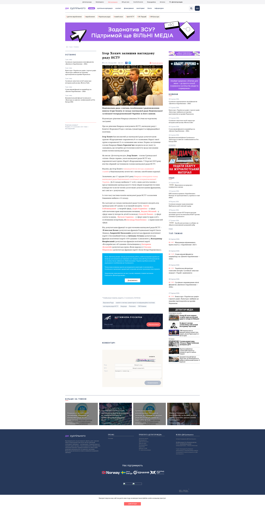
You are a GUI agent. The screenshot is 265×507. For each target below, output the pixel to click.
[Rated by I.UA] (127, 484)
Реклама (110, 438)
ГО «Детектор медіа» (176, 2)
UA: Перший (142, 17)
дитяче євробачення (74, 17)
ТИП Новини (142, 306)
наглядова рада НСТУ (110, 306)
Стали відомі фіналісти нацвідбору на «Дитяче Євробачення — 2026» (78, 90)
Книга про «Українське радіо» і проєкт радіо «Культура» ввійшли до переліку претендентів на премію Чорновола (80, 72)
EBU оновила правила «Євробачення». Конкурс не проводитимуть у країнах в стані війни (184, 195)
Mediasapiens (143, 440)
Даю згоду (132, 504)
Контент (118, 8)
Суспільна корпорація (105, 8)
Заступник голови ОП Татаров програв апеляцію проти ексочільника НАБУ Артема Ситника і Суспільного (184, 214)
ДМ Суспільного (112, 2)
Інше (70, 47)
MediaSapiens (100, 2)
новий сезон (119, 17)
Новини (91, 8)
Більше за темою (76, 399)
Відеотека (142, 446)
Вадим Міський (148, 211)
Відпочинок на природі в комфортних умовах (180, 186)
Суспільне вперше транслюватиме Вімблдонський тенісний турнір (181, 205)
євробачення (90, 17)
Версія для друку (157, 63)
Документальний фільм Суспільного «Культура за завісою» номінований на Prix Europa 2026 (80, 100)
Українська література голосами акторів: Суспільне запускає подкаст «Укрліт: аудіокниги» (184, 270)
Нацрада (124, 306)
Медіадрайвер (151, 2)
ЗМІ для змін (125, 2)
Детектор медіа (87, 2)
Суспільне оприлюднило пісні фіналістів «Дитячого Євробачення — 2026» (79, 63)
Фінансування (129, 8)
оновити (152, 356)
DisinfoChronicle (138, 2)
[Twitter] (130, 63)
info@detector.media (185, 444)
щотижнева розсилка (128, 317)
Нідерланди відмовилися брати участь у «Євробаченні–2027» (183, 243)
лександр (130, 219)
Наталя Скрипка (126, 217)
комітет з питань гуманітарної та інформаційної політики (135, 302)
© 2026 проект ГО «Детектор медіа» (186, 442)
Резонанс (132, 306)
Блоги (150, 8)
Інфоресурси (159, 8)
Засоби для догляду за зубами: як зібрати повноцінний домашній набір (183, 224)
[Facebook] (126, 63)
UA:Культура (154, 17)
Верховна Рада (108, 302)
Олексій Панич (146, 214)
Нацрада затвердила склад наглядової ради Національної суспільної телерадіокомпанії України (130, 179)
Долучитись (132, 280)
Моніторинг (141, 8)
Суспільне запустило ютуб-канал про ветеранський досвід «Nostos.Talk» (78, 82)
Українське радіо (104, 17)
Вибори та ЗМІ (143, 448)
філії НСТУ (130, 17)
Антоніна (162, 2)
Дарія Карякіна (139, 208)
